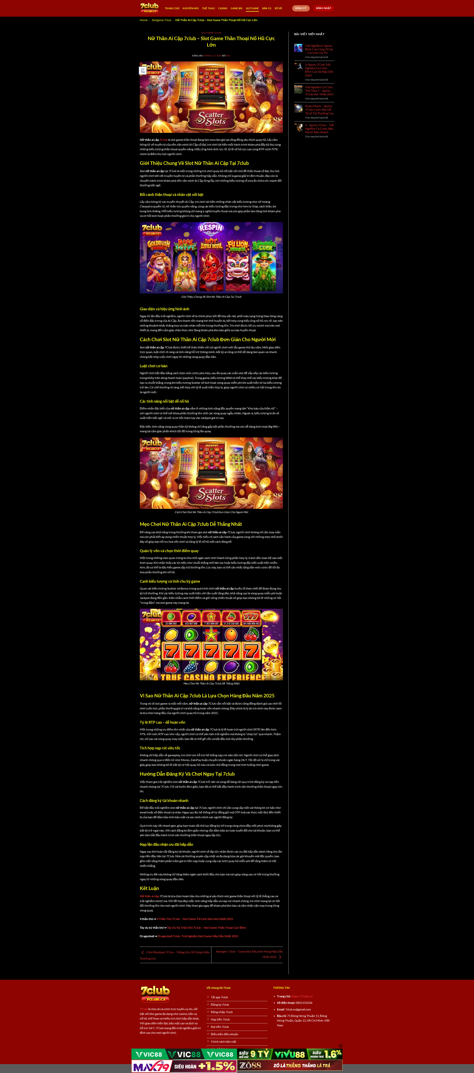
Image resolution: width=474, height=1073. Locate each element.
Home (144, 20)
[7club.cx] (149, 8)
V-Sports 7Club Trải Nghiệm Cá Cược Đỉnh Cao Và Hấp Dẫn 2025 (319, 70)
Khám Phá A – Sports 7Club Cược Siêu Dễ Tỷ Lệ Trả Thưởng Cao (319, 109)
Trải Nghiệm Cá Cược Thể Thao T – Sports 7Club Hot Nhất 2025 (319, 90)
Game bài (236, 8)
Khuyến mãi (191, 8)
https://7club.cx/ (302, 996)
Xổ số (278, 8)
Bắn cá (266, 8)
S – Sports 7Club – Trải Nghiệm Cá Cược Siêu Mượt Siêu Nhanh (319, 128)
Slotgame (252, 8)
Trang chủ (172, 8)
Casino (223, 8)
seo (228, 55)
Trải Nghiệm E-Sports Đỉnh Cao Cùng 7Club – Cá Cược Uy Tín (319, 49)
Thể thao (208, 8)
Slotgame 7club (161, 20)
